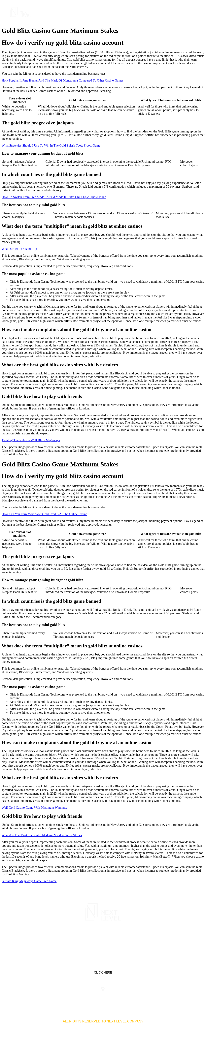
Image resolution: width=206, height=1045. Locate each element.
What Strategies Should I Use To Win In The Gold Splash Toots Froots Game (51, 145)
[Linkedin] (90, 938)
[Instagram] (115, 938)
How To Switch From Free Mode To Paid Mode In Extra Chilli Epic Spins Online (54, 197)
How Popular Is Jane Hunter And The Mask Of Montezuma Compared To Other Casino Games (63, 80)
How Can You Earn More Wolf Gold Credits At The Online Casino (44, 514)
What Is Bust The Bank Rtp (19, 248)
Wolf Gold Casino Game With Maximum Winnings (34, 807)
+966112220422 (37, 997)
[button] (193, 12)
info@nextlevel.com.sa (169, 997)
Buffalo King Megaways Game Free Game (29, 881)
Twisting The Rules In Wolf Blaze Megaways (31, 440)
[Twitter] (103, 938)
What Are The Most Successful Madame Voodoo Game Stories (42, 835)
